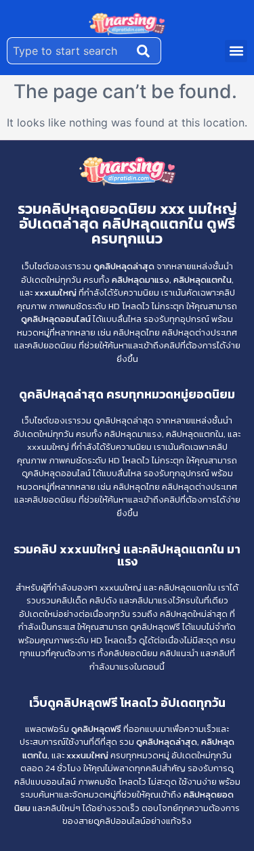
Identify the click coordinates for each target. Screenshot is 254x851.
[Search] (146, 50)
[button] (236, 51)
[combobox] (69, 50)
